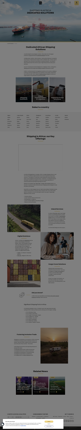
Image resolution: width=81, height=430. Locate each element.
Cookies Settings (49, 426)
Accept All (49, 421)
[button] (2, 424)
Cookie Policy (23, 425)
